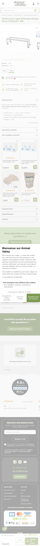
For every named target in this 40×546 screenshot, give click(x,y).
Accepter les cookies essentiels (6, 298)
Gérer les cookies (20, 298)
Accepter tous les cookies (33, 298)
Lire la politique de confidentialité (12, 277)
